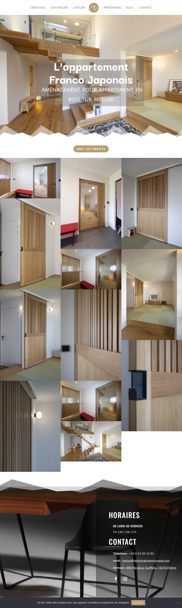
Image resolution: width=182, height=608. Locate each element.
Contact (145, 8)
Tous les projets (91, 149)
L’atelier (79, 8)
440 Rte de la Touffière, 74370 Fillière (151, 568)
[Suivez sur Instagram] (125, 579)
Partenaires (112, 8)
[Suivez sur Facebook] (116, 579)
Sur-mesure (59, 8)
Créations (37, 8)
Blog (130, 8)
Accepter (138, 602)
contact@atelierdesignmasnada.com (146, 561)
